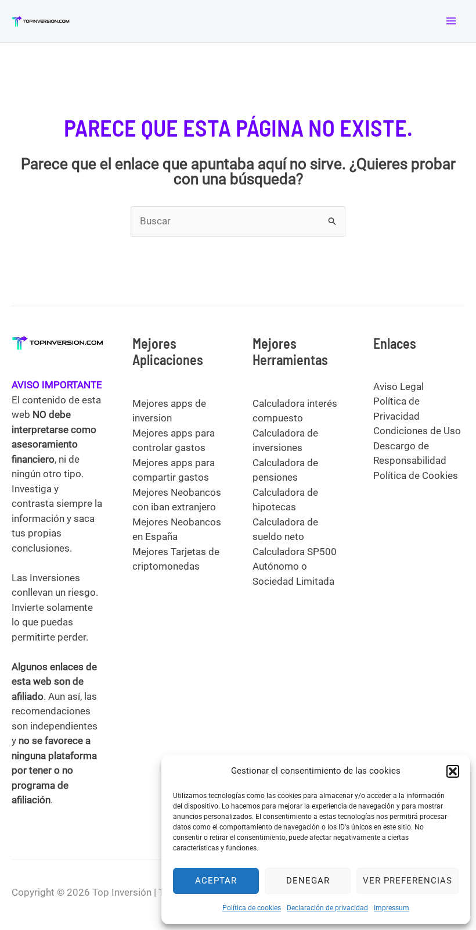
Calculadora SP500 (295, 551)
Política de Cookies (415, 475)
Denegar (308, 880)
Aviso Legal (398, 386)
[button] (453, 771)
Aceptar (216, 880)
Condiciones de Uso (417, 431)
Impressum (391, 908)
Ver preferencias (407, 880)
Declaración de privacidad (327, 908)
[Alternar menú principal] (451, 21)
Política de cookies (251, 908)
